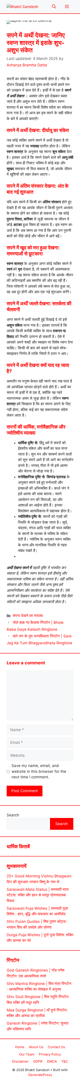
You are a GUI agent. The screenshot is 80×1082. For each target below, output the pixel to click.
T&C (64, 1061)
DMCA (52, 1061)
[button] (54, 6)
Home (19, 1047)
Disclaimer (20, 1061)
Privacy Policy (50, 1054)
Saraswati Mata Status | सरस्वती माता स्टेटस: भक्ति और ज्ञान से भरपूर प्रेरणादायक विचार (38, 895)
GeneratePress (40, 1075)
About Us (36, 1047)
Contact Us (56, 1047)
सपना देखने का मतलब (28, 615)
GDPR (37, 1061)
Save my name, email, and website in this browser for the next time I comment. (39, 771)
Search (13, 815)
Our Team (26, 1054)
